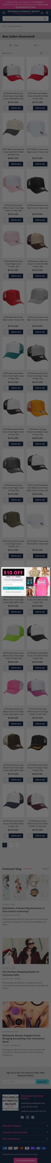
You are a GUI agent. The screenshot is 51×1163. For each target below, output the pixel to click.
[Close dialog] (48, 569)
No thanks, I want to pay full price (13, 592)
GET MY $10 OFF (13, 588)
